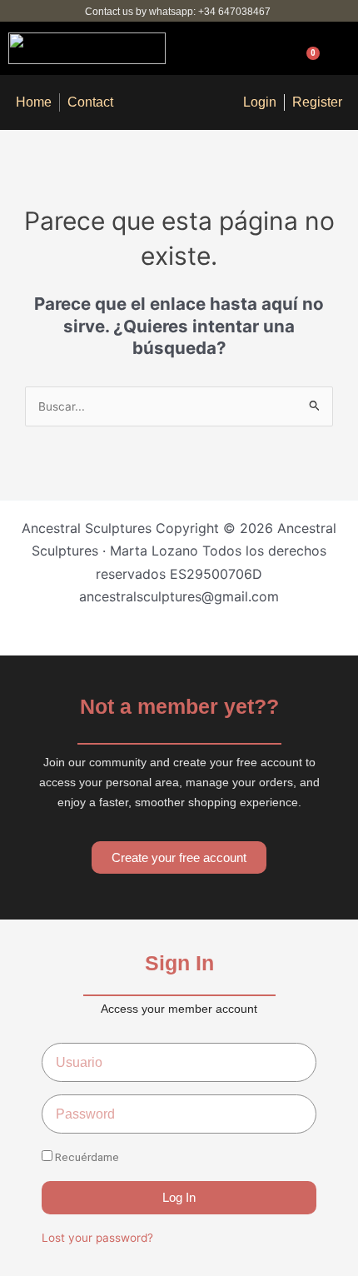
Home (34, 102)
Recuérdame (85, 1157)
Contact (90, 102)
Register (317, 102)
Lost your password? (97, 1237)
